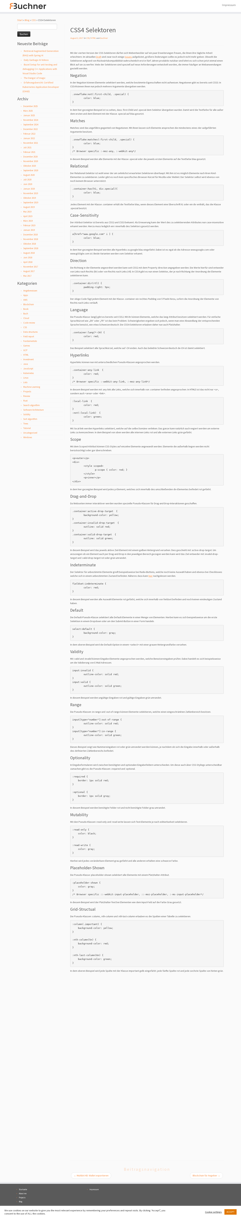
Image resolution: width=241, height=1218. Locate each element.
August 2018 (29, 252)
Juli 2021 (27, 147)
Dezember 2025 (30, 106)
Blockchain (28, 304)
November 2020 (30, 161)
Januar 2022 (29, 138)
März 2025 (28, 110)
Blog (27, 20)
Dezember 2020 (30, 156)
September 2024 (30, 124)
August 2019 (29, 207)
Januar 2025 (29, 115)
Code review (29, 322)
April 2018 (27, 262)
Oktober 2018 (29, 243)
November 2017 (30, 266)
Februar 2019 (29, 225)
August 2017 (29, 271)
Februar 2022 (29, 133)
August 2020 (29, 174)
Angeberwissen (30, 290)
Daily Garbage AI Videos (36, 60)
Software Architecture (33, 409)
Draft (98, 56)
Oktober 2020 (29, 165)
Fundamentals (30, 341)
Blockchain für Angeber (206, 1175)
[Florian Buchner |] (28, 6)
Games (26, 345)
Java (25, 364)
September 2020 (30, 170)
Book (25, 308)
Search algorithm (31, 405)
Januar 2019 (29, 230)
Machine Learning (31, 386)
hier (151, 575)
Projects (27, 391)
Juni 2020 (27, 184)
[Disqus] (147, 1019)
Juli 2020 (27, 179)
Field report (28, 336)
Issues (128, 56)
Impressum (229, 5)
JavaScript (28, 368)
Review (26, 396)
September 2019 (30, 202)
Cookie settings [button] (213, 1212)
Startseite (23, 1189)
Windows (27, 437)
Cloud (26, 318)
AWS (25, 299)
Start (20, 20)
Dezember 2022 (30, 129)
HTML (26, 354)
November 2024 (30, 119)
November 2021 (30, 142)
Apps (25, 295)
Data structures (30, 331)
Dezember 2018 (30, 234)
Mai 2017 (27, 275)
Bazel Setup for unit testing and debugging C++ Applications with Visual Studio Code (40, 69)
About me (22, 1193)
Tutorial (27, 428)
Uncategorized (30, 432)
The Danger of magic (35, 78)
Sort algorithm (30, 419)
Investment (28, 359)
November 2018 (30, 239)
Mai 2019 (27, 211)
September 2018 (30, 248)
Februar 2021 (29, 152)
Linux (25, 377)
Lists (25, 382)
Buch (25, 313)
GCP (25, 350)
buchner (104, 38)
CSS (34, 20)
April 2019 (27, 216)
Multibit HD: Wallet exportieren (91, 1175)
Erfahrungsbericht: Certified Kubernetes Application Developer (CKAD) (41, 87)
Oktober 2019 (29, 197)
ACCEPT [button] (230, 1211)
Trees (25, 423)
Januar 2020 (29, 188)
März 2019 (28, 220)
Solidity (26, 414)
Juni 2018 (27, 257)
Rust (25, 400)
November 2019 (30, 193)
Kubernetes (28, 373)
